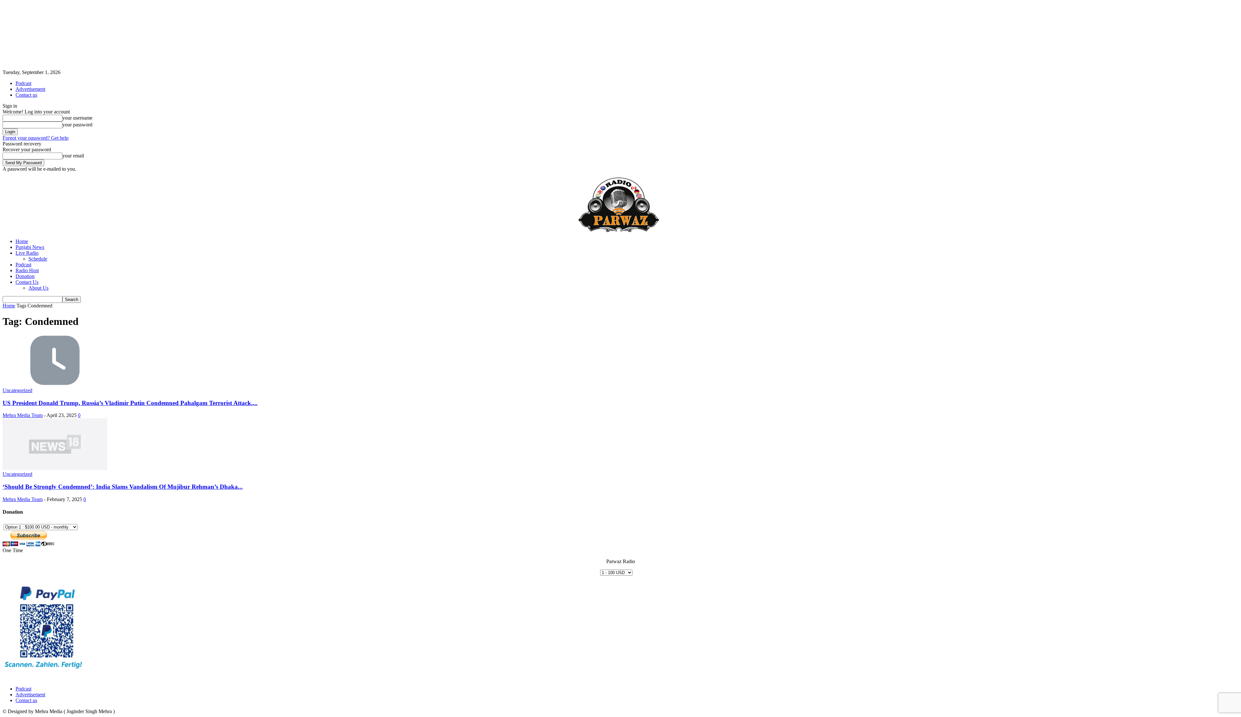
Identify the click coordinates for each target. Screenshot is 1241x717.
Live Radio (27, 253)
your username (77, 118)
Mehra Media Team (23, 415)
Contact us (26, 95)
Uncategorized (17, 390)
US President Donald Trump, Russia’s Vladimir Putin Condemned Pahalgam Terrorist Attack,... (130, 403)
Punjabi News (30, 247)
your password (77, 124)
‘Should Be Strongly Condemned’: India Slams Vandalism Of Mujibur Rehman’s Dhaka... (123, 486)
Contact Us (27, 282)
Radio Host (27, 270)
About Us (38, 288)
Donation (25, 276)
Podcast (23, 83)
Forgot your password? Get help (36, 138)
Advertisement (30, 89)
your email (73, 155)
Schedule (37, 259)
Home (22, 241)
